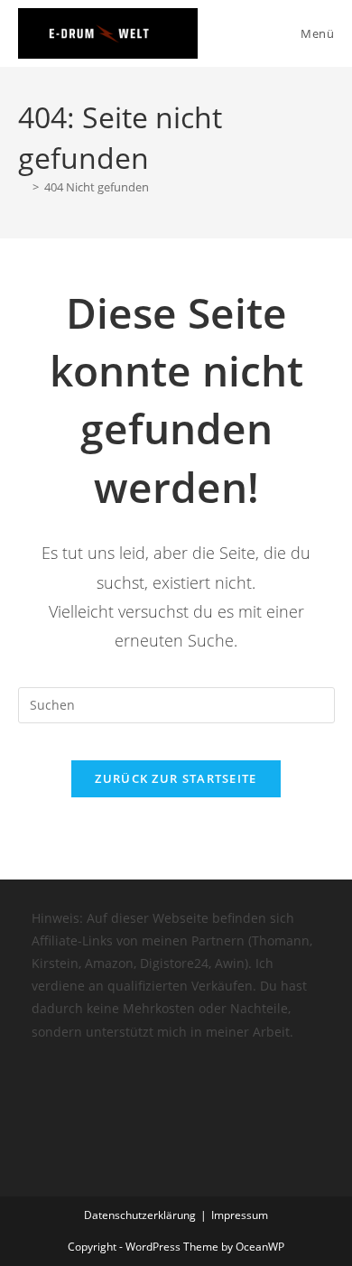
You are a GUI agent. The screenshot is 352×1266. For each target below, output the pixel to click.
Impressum (239, 1215)
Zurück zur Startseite (175, 778)
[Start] (22, 187)
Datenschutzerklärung (140, 1215)
